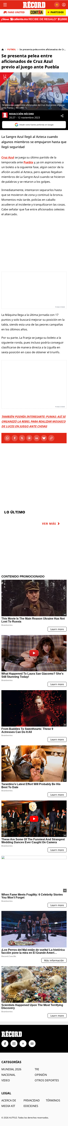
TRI (37, 1069)
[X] (22, 438)
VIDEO (5, 1080)
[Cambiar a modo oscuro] (57, 4)
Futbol (11, 49)
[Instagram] (13, 1043)
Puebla (28, 162)
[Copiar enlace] (51, 438)
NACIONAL (8, 1075)
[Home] (2, 49)
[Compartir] (62, 116)
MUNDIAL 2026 (11, 1069)
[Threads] (29, 438)
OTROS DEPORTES (47, 1080)
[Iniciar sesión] (64, 4)
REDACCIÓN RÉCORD (21, 113)
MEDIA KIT (8, 1106)
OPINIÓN (41, 1075)
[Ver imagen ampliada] (34, 91)
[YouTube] (32, 1043)
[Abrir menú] (5, 4)
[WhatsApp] (7, 438)
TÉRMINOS (53, 1100)
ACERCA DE (8, 1100)
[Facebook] (15, 438)
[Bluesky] (44, 438)
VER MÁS (49, 524)
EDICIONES (31, 1106)
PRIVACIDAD (32, 1100)
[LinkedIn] (36, 438)
